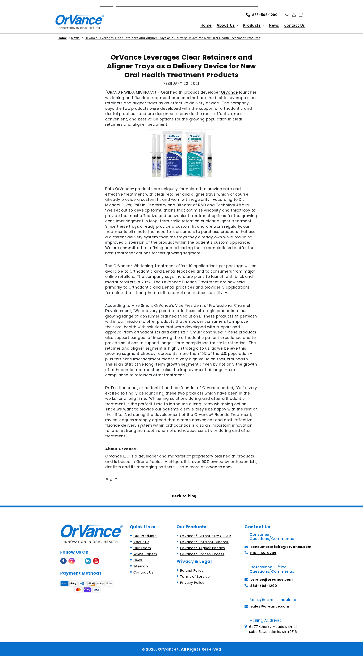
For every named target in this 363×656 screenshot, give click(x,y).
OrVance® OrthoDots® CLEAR (205, 535)
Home (62, 38)
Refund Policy (192, 570)
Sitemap (140, 566)
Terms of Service (195, 576)
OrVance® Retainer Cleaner (204, 542)
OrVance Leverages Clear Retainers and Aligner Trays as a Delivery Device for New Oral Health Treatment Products (172, 38)
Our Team (142, 548)
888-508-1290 (264, 14)
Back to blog (184, 495)
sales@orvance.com (269, 606)
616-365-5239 (263, 553)
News (75, 38)
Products (252, 25)
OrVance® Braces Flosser (202, 554)
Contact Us (143, 572)
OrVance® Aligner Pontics (202, 548)
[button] (287, 14)
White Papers (145, 554)
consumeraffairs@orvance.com (281, 546)
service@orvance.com (271, 579)
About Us (226, 25)
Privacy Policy (192, 582)
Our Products (145, 535)
